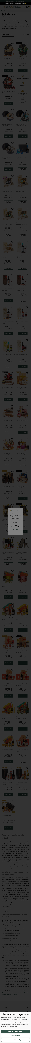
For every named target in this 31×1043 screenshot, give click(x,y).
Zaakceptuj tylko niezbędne (15, 1040)
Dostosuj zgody (15, 1036)
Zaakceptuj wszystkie (15, 1031)
